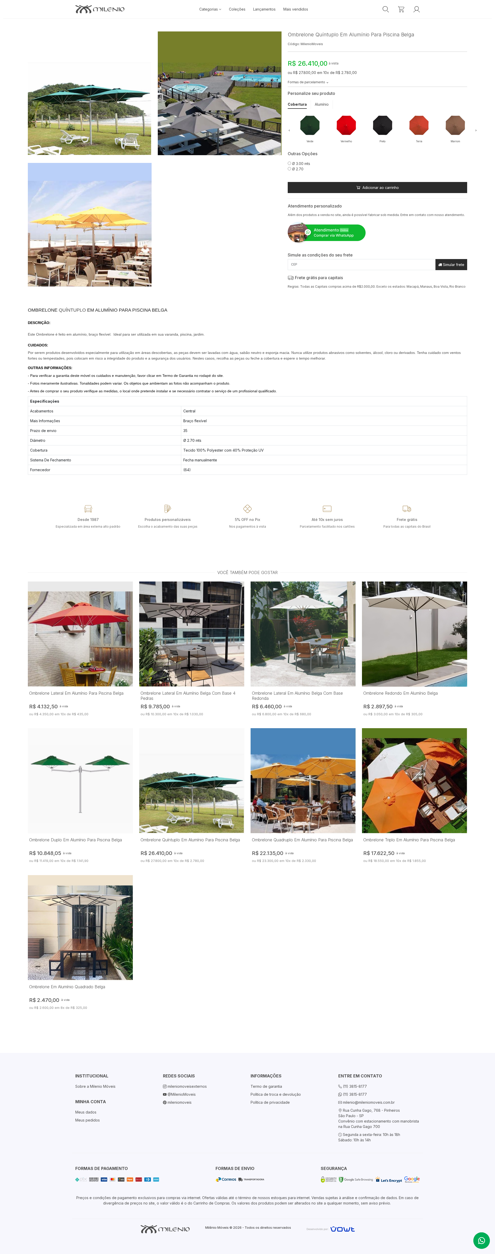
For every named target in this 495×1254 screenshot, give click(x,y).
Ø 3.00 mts (300, 163)
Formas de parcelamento (307, 82)
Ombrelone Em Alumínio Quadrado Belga (67, 986)
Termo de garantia (266, 1086)
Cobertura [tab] (297, 104)
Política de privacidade (270, 1102)
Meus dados (85, 1112)
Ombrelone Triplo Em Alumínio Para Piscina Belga (409, 839)
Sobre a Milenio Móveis (95, 1086)
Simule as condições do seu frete (320, 255)
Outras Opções (302, 153)
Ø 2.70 (297, 169)
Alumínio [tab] (322, 104)
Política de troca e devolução (276, 1094)
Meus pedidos (87, 1120)
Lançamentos (264, 9)
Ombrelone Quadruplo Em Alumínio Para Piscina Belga (302, 839)
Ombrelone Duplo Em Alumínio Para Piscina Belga (75, 839)
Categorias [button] (209, 9)
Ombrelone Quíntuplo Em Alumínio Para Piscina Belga (190, 839)
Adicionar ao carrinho (380, 187)
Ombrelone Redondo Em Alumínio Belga (400, 693)
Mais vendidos (295, 9)
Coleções (237, 9)
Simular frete (453, 264)
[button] (289, 130)
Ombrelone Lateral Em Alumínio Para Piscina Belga (76, 693)
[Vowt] (331, 1228)
